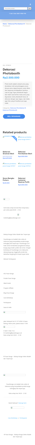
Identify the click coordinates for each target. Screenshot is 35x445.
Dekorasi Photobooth (10, 110)
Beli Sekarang (13, 116)
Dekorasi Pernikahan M (16, 24)
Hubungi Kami (22, 403)
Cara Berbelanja (12, 418)
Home (5, 24)
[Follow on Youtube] (21, 17)
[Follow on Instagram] (17, 17)
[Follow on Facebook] (13, 17)
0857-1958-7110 (21, 13)
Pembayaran (23, 418)
